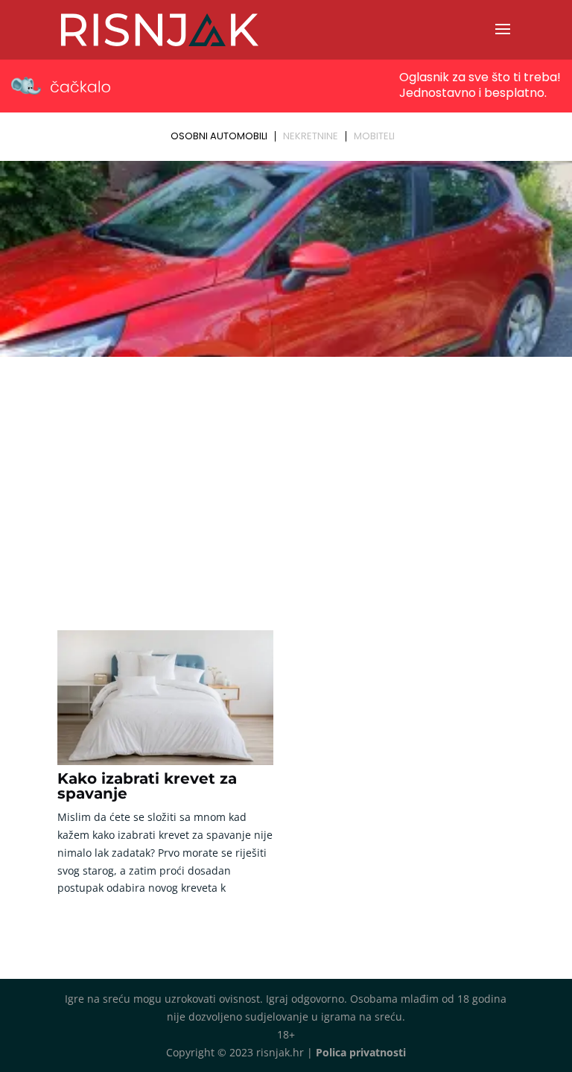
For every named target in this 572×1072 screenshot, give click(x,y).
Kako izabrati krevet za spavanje (147, 786)
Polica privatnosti (361, 1052)
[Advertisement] (286, 474)
